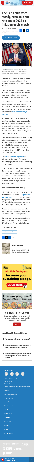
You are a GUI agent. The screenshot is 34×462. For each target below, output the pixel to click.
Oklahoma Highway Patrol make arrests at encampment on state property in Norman (18, 356)
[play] (3, 460)
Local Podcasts (8, 414)
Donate (28, 3)
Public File (6, 425)
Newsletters (7, 417)
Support (6, 429)
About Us (6, 390)
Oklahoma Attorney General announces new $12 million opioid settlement (18, 346)
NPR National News (9, 232)
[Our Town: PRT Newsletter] (17, 301)
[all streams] (31, 459)
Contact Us (7, 402)
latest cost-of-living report (14, 157)
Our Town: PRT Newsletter (17, 312)
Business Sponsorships (10, 394)
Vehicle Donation (8, 433)
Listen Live (7, 410)
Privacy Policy (7, 421)
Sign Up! (17, 324)
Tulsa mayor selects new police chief (17, 339)
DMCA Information (9, 406)
